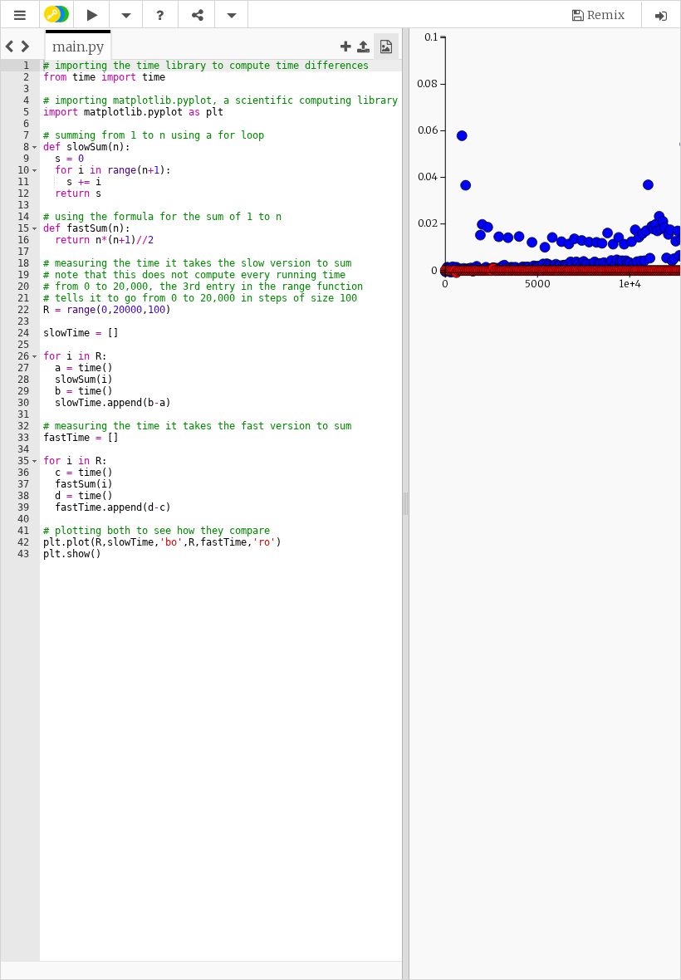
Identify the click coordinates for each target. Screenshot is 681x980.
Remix (606, 15)
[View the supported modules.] (160, 15)
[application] (544, 164)
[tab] (78, 46)
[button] (20, 15)
